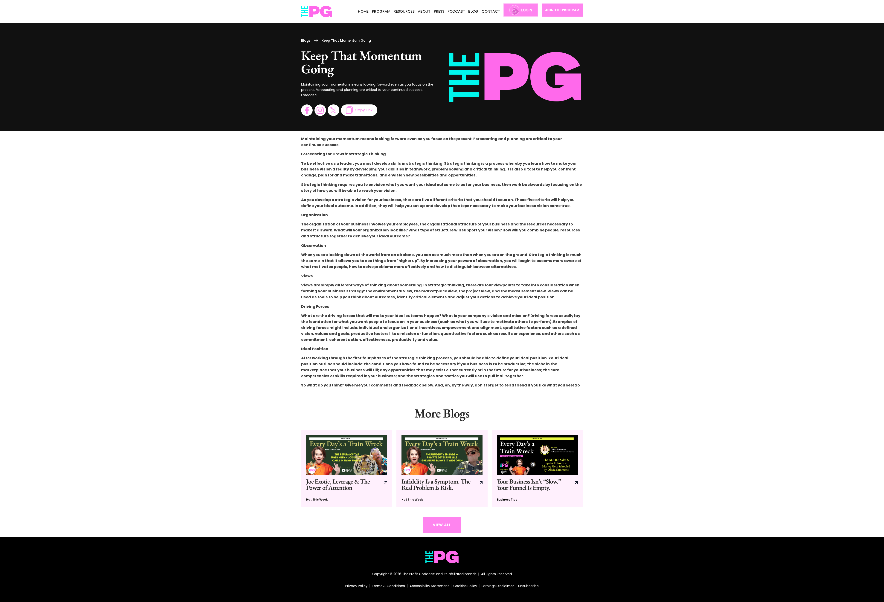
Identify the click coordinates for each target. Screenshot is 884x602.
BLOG (473, 11)
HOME (363, 11)
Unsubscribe (528, 586)
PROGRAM (381, 11)
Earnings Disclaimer (498, 586)
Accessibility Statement (429, 586)
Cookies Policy (465, 586)
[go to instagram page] (320, 110)
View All (442, 524)
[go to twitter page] (333, 110)
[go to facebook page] (307, 110)
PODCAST (456, 11)
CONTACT (491, 11)
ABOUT (424, 11)
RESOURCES (404, 11)
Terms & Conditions (388, 586)
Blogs (306, 40)
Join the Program (562, 10)
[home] (316, 11)
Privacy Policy (356, 586)
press (439, 11)
